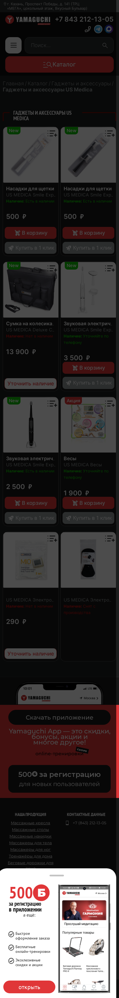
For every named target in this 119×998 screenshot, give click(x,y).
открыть (29, 987)
